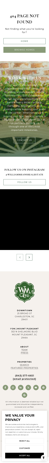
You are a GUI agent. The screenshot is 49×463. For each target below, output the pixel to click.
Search (24, 365)
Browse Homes (24, 50)
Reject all (24, 441)
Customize (24, 448)
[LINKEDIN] (20, 387)
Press (24, 353)
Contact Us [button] (24, 140)
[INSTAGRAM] (13, 387)
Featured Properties (24, 368)
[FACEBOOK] (5, 387)
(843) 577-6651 (24, 375)
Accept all (24, 455)
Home (24, 41)
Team (24, 350)
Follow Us (24, 182)
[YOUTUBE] (36, 387)
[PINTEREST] (43, 387)
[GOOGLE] (24, 395)
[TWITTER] (28, 387)
